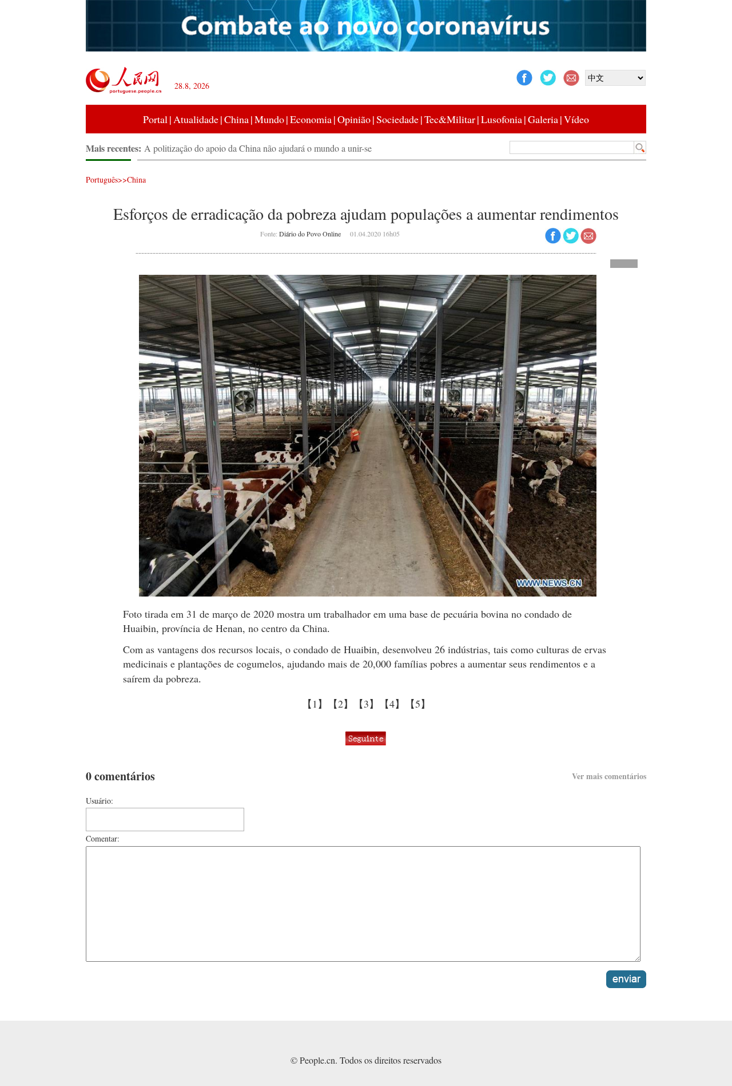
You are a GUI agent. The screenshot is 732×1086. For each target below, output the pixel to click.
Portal (155, 119)
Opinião (354, 119)
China (236, 119)
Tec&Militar (449, 119)
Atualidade (195, 119)
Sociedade (397, 119)
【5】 (418, 703)
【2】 (340, 703)
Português (102, 179)
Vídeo (576, 119)
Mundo (269, 119)
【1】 (315, 703)
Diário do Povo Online (310, 233)
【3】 (366, 703)
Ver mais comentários (609, 776)
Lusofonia (501, 119)
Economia (311, 119)
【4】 (392, 703)
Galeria (543, 119)
